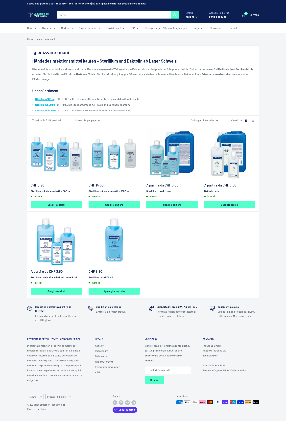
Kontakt (232, 27)
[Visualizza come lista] (252, 120)
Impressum (101, 350)
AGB (97, 372)
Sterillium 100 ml (44, 98)
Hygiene (47, 27)
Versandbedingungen (107, 366)
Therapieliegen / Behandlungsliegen (165, 27)
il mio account (217, 16)
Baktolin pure (211, 191)
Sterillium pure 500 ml (101, 277)
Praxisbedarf (113, 27)
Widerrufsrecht (104, 361)
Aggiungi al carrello (114, 291)
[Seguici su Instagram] (121, 402)
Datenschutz (102, 356)
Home (30, 39)
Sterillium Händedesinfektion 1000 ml (109, 191)
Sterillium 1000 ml (45, 110)
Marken (65, 27)
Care (30, 27)
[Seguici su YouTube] (127, 402)
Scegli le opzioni (56, 204)
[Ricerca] (175, 15)
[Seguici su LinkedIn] (133, 402)
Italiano (32, 396)
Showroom (216, 27)
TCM (132, 27)
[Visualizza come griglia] (246, 120)
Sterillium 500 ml (45, 104)
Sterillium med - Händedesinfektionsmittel (54, 277)
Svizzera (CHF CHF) (56, 396)
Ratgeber (198, 27)
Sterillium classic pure (158, 191)
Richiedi (154, 380)
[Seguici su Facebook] (115, 402)
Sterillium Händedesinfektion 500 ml (50, 191)
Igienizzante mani (46, 39)
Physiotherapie (87, 27)
